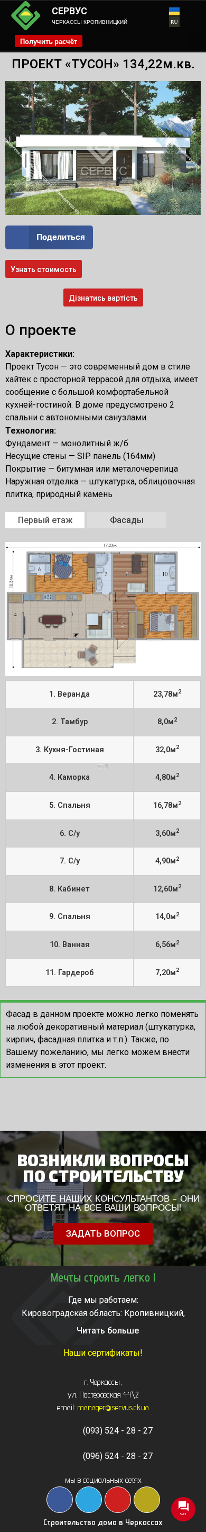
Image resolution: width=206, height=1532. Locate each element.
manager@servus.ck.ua (113, 1407)
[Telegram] (89, 1499)
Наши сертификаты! (103, 1353)
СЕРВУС (69, 10)
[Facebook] (59, 1499)
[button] (197, 41)
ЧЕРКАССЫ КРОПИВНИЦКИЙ (89, 22)
